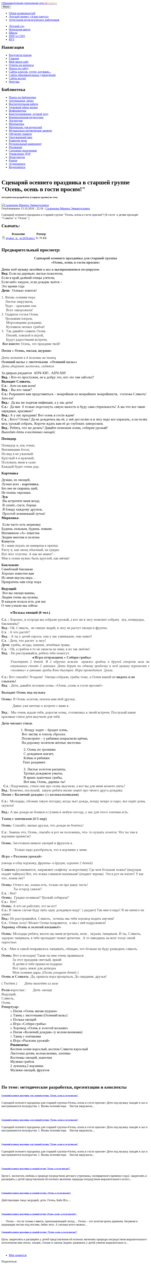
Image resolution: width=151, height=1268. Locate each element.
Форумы (14, 81)
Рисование (15, 147)
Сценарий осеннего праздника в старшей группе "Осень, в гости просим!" (35, 1168)
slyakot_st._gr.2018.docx (20, 238)
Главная (14, 58)
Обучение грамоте (20, 133)
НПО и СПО (17, 36)
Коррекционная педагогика (26, 117)
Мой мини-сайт (19, 61)
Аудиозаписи (17, 163)
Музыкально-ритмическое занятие (30, 130)
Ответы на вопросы (21, 65)
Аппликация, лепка (21, 100)
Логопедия (15, 120)
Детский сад (16, 26)
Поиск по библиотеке (22, 97)
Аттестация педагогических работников (34, 19)
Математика (16, 124)
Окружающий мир (20, 137)
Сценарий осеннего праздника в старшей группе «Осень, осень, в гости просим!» (39, 1214)
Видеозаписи (17, 167)
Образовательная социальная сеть (29, 3)
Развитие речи (18, 140)
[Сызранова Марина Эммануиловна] (25, 205)
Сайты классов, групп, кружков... (30, 71)
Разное (13, 160)
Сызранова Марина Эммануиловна (67, 208)
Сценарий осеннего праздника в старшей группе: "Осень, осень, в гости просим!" (39, 1232)
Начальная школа (19, 29)
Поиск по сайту (19, 68)
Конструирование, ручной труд (28, 114)
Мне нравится (18, 1255)
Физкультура (17, 157)
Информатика (17, 110)
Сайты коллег (17, 78)
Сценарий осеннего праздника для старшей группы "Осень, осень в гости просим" (39, 1095)
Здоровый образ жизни (23, 107)
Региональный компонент (25, 143)
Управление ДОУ (20, 153)
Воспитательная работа (23, 104)
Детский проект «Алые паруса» (29, 16)
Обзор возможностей (22, 13)
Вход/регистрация (20, 55)
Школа (13, 32)
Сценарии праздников (23, 150)
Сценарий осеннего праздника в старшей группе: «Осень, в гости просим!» (36, 1193)
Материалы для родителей (25, 127)
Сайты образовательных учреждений (32, 75)
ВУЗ (11, 39)
